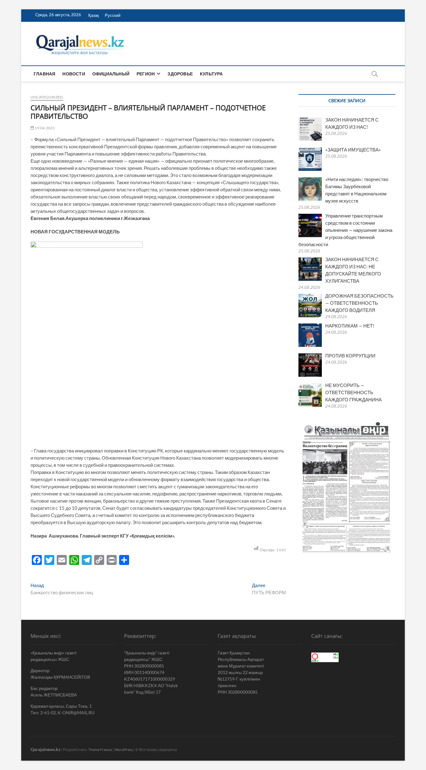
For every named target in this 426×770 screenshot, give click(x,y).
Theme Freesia (100, 749)
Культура (211, 73)
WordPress (123, 749)
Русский (112, 15)
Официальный (110, 73)
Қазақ (93, 15)
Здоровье (180, 73)
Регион (146, 73)
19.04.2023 (44, 128)
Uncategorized (47, 97)
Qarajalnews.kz (46, 749)
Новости (73, 73)
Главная (44, 73)
